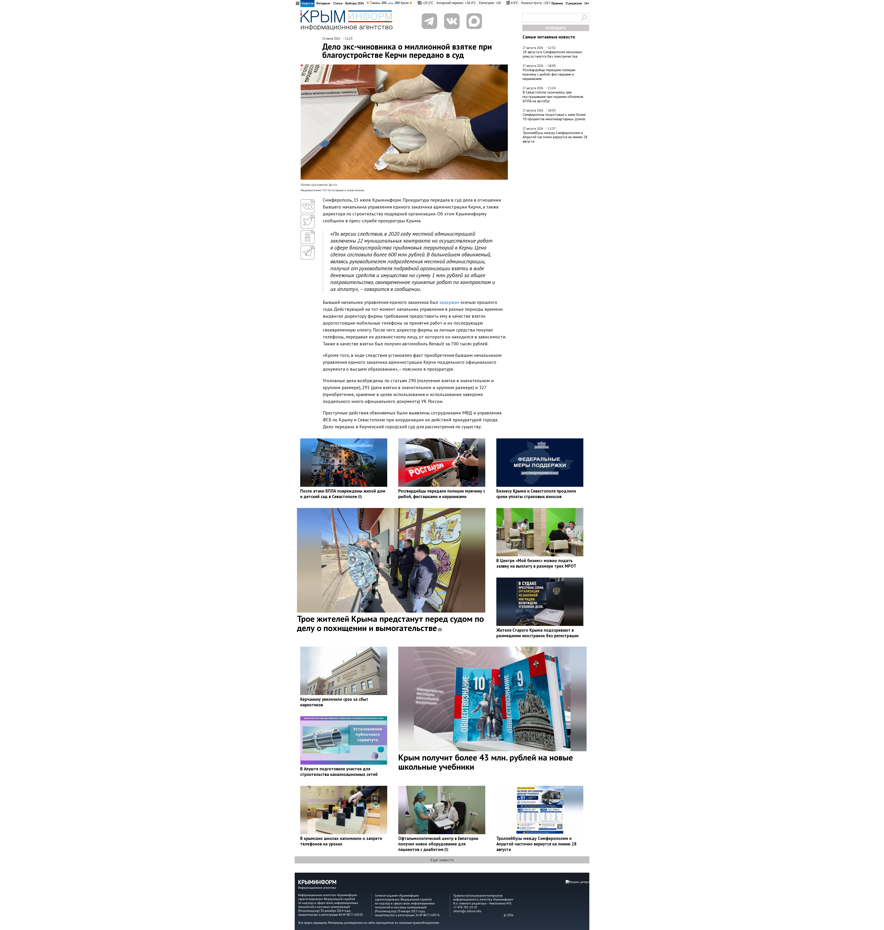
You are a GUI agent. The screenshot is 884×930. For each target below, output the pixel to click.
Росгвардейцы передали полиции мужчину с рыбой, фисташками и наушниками (549, 74)
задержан (449, 302)
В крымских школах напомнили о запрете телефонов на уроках (341, 841)
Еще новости (442, 860)
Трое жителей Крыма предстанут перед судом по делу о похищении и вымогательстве (390, 623)
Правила (557, 3)
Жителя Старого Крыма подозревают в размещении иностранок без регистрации (537, 632)
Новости (307, 3)
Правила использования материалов (478, 896)
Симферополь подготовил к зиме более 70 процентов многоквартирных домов (554, 116)
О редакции (574, 3)
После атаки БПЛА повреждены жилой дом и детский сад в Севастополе (342, 493)
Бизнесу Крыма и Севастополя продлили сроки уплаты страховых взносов (536, 493)
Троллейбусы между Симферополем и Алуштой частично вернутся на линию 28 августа (555, 137)
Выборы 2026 (354, 3)
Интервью (323, 3)
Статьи (337, 3)
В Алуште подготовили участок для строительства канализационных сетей (339, 771)
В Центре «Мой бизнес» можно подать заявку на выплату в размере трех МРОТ (536, 563)
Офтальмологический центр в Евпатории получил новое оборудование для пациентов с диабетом (438, 844)
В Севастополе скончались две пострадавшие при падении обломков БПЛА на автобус (553, 96)
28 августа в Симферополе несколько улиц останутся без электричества (552, 54)
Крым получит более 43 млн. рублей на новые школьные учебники (485, 762)
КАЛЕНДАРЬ (555, 28)
